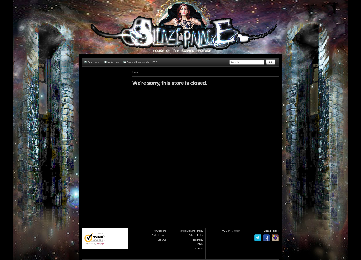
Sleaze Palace (271, 231)
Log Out (162, 240)
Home (135, 72)
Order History (159, 235)
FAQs (200, 244)
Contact (199, 248)
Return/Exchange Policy (191, 231)
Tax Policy (198, 240)
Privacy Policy (196, 235)
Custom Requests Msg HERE (142, 62)
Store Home (94, 62)
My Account (113, 62)
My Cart (226, 231)
